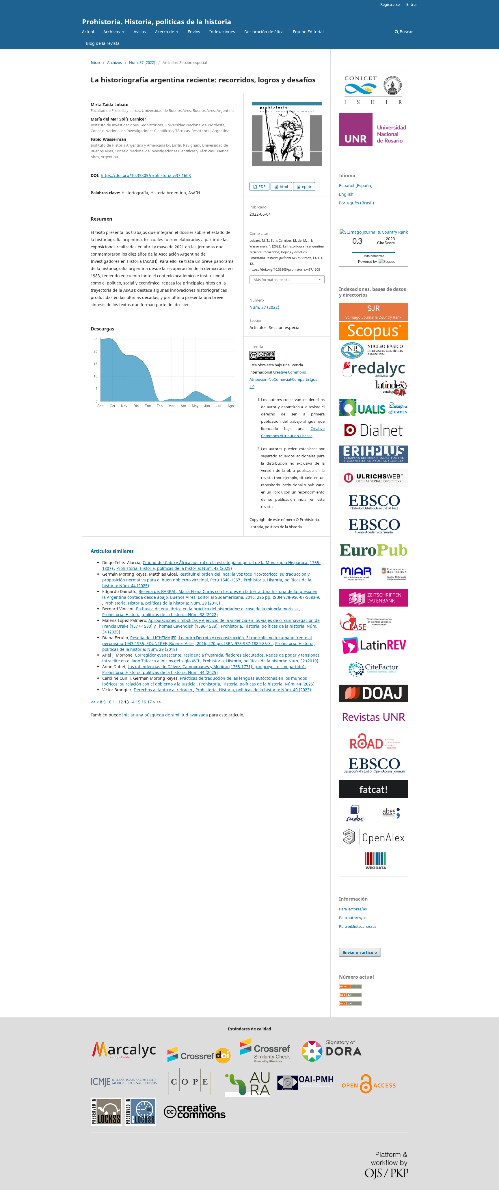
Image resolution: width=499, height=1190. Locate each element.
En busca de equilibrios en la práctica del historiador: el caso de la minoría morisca (217, 608)
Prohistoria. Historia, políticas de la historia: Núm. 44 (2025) (160, 672)
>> (159, 702)
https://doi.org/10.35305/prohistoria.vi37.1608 (146, 175)
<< (93, 702)
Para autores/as (352, 917)
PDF (261, 186)
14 (132, 702)
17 (149, 702)
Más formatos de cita (272, 279)
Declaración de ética (264, 31)
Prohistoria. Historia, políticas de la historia (156, 21)
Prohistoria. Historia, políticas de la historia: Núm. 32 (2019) (260, 661)
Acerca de (165, 31)
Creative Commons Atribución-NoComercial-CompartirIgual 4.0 (284, 379)
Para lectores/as (353, 909)
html (283, 186)
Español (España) (356, 185)
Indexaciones (222, 31)
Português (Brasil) (356, 203)
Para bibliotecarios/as (357, 926)
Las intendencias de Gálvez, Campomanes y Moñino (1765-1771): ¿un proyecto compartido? (217, 666)
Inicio (95, 62)
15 (138, 702)
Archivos (112, 31)
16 (143, 702)
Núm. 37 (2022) (142, 62)
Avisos (140, 31)
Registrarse (390, 4)
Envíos (194, 31)
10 (109, 702)
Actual (88, 31)
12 (120, 702)
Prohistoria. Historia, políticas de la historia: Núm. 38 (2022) (160, 614)
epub (306, 186)
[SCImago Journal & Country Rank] (374, 232)
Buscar (406, 31)
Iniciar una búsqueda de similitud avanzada (165, 715)
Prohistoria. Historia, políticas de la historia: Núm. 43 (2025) (174, 568)
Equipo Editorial (308, 31)
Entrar (411, 4)
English (346, 194)
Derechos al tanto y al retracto (163, 689)
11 (115, 702)
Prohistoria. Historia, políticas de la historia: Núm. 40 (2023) (253, 689)
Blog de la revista (103, 43)
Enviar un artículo (360, 952)
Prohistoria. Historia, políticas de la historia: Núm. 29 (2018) (162, 603)
